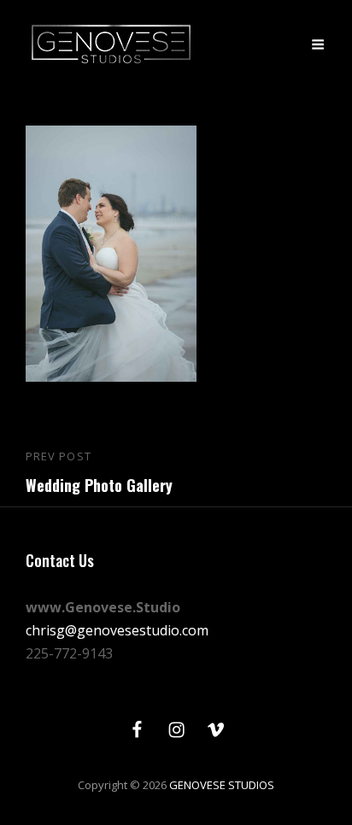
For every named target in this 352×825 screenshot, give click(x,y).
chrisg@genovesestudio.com (117, 630)
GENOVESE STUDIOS (221, 785)
